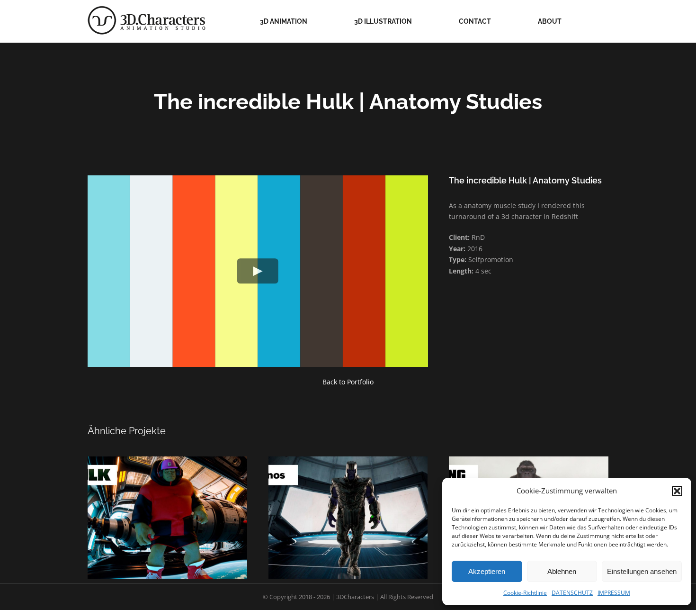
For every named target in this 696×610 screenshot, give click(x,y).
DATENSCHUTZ (572, 593)
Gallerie (155, 505)
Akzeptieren (486, 571)
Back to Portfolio (348, 381)
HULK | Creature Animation (178, 505)
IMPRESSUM (614, 593)
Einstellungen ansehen (642, 571)
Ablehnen (561, 571)
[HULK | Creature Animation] (167, 517)
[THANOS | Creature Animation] (348, 517)
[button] (677, 491)
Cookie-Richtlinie (525, 593)
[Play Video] (257, 270)
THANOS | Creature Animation (359, 505)
